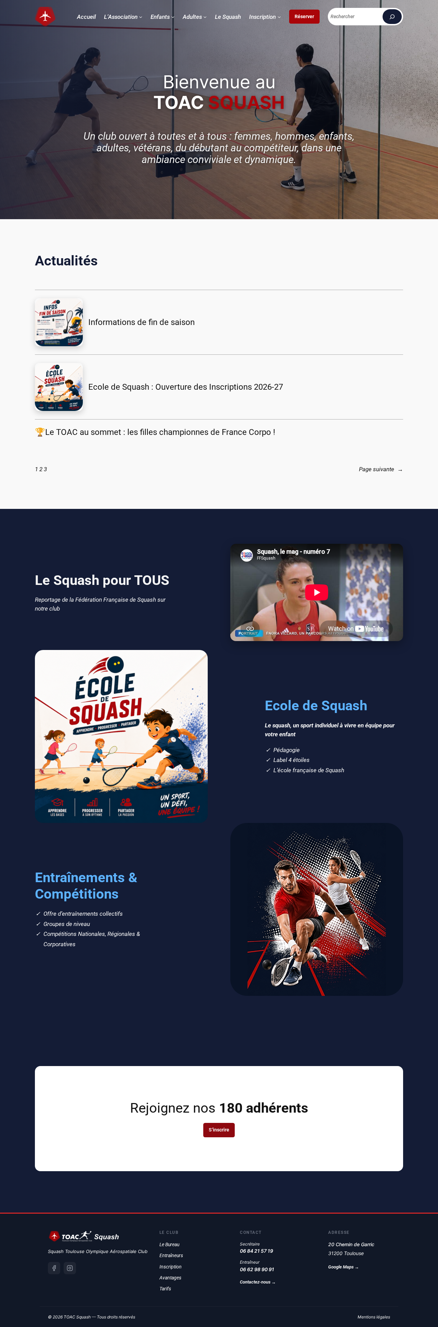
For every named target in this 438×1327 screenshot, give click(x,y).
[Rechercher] (392, 16)
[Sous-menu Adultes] (205, 16)
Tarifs (165, 1288)
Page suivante (381, 469)
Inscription (170, 1266)
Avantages (170, 1277)
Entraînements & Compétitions (86, 885)
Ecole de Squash (316, 706)
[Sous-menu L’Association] (140, 16)
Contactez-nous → (258, 1282)
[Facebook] (54, 1268)
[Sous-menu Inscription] (279, 16)
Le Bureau (169, 1244)
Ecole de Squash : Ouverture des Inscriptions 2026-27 (185, 387)
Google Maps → (343, 1266)
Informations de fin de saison (141, 322)
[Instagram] (70, 1268)
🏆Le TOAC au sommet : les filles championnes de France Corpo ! (155, 432)
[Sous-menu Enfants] (173, 16)
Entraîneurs (171, 1255)
